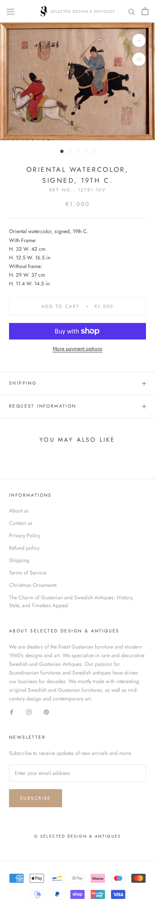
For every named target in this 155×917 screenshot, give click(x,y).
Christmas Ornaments (33, 585)
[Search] (131, 11)
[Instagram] (29, 711)
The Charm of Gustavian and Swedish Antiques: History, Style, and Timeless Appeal (71, 601)
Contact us (20, 523)
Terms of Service (27, 572)
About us (19, 510)
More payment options (77, 348)
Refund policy (24, 548)
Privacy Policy (24, 535)
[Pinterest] (46, 711)
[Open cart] (145, 11)
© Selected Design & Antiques (77, 836)
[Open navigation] (10, 11)
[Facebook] (11, 711)
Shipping (22, 383)
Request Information (42, 406)
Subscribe (35, 798)
